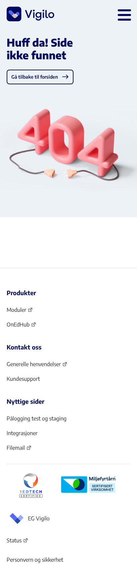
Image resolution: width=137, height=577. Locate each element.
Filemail (19, 449)
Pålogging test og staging (37, 418)
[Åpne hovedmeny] (123, 14)
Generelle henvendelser (34, 366)
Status (17, 541)
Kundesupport (23, 378)
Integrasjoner (22, 433)
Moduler (20, 311)
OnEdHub (21, 326)
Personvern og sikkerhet (35, 559)
